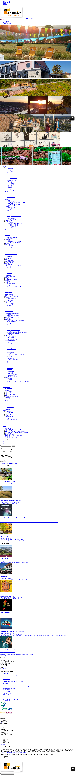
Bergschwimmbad (8, 388)
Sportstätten (7, 402)
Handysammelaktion (13, 226)
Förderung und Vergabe (12, 180)
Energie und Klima (8, 221)
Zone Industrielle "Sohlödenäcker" (11, 437)
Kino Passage (7, 395)
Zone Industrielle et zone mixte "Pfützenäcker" (13, 436)
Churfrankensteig (8, 391)
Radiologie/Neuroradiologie (13, 359)
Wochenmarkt (7, 280)
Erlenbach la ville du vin (9, 427)
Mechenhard (10, 256)
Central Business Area (9, 416)
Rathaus (6, 167)
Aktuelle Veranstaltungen (12, 367)
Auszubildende (12, 184)
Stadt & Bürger (5, 166)
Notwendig (6, 756)
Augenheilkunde (11, 343)
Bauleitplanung (8, 194)
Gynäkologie (10, 348)
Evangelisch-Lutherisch (12, 336)
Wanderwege (7, 409)
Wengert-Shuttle (8, 310)
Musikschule (7, 365)
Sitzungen (9, 251)
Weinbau (6, 302)
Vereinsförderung (11, 407)
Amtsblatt (7, 193)
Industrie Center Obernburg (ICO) (11, 276)
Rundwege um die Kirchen (13, 339)
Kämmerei (12, 174)
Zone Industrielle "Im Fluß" (10, 434)
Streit (8, 257)
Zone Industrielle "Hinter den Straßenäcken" (13, 435)
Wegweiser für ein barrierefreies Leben (12, 317)
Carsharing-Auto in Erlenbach (10, 219)
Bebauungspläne (11, 198)
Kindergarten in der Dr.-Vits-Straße (14, 329)
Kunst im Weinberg (11, 304)
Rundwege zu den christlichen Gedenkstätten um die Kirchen (16, 293)
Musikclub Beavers (8, 398)
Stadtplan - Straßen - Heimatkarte (11, 254)
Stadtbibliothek (10, 316)
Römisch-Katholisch (11, 337)
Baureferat (9, 169)
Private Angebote (11, 334)
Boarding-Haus (10, 300)
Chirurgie (9, 345)
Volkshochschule (8, 386)
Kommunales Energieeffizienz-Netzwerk (15, 223)
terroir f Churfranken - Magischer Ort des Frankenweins (15, 431)
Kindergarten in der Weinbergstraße (14, 331)
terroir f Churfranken (9, 295)
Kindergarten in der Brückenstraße (14, 327)
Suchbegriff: (2, 454)
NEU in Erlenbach (11, 210)
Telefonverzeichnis (11, 215)
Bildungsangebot (8, 318)
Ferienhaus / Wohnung (12, 298)
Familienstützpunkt (8, 319)
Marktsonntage (8, 277)
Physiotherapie (10, 357)
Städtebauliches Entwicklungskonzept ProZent (16, 241)
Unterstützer (10, 267)
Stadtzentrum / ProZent (9, 278)
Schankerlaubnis (11, 408)
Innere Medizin (10, 350)
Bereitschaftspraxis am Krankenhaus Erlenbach (16, 344)
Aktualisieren (3, 461)
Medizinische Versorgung (10, 340)
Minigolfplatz (7, 397)
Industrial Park (8, 418)
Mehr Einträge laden (4, 655)
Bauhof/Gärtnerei (13, 171)
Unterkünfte (7, 297)
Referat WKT (10, 185)
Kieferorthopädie (11, 352)
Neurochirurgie (10, 355)
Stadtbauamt (12, 170)
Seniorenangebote (8, 370)
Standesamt (10, 187)
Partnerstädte (7, 235)
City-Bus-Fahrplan (8, 220)
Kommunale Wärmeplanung (13, 227)
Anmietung (10, 285)
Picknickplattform (8, 292)
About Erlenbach (8, 414)
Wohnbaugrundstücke (9, 262)
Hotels (9, 299)
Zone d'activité (8, 433)
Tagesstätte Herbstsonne (12, 375)
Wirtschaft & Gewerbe (7, 263)
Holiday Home (10, 412)
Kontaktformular (6, 21)
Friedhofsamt (10, 179)
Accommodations (8, 411)
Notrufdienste (10, 209)
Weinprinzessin (12, 307)
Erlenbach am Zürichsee (12, 236)
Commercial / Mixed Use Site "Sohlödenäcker (16, 421)
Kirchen (6, 335)
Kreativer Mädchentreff (12, 324)
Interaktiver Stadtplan (9, 230)
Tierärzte (9, 361)
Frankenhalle (7, 284)
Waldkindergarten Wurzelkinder (13, 333)
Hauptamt (11, 182)
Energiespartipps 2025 (14, 225)
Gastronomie (7, 289)
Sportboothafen (8, 401)
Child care (7, 417)
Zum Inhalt (5, 3)
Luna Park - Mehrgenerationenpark (11, 396)
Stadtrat (6, 250)
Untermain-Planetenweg (9, 405)
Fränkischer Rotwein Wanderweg (11, 288)
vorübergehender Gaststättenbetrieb (14, 216)
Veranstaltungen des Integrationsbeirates (17, 202)
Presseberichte (10, 368)
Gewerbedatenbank (8, 268)
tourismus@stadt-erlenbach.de (4, 668)
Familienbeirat (10, 200)
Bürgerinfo (7, 206)
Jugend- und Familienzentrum (13, 315)
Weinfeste (9, 308)
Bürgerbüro (10, 172)
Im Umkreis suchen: (4, 458)
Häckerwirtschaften (11, 303)
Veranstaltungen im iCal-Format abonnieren (8, 463)
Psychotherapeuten (11, 358)
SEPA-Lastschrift (11, 212)
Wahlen (6, 259)
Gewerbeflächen (8, 269)
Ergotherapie (10, 346)
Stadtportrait (7, 244)
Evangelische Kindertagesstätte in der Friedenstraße (17, 332)
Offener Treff (10, 322)
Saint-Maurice (10, 238)
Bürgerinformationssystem (10, 253)
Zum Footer (5, 5)
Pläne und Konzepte (9, 239)
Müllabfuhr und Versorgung (10, 232)
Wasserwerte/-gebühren (9, 261)
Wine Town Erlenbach (9, 425)
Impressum (5, 22)
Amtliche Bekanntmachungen (10, 192)
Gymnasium (10, 380)
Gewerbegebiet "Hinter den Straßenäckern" (16, 270)
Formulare (7, 228)
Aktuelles (7, 191)
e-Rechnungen (12, 177)
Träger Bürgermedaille (12, 249)
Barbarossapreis (10, 245)
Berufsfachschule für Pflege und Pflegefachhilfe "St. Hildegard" (19, 381)
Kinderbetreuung (8, 326)
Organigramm (10, 189)
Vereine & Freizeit (6, 387)
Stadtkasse (12, 175)
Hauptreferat (10, 181)
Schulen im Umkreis (11, 382)
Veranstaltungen (8, 301)
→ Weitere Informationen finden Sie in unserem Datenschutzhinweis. (13, 752)
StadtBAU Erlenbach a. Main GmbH (12, 279)
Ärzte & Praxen (10, 341)
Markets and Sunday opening (10, 422)
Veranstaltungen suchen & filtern (7, 451)
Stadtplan (9, 213)
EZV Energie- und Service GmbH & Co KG (13, 265)
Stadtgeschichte (10, 248)
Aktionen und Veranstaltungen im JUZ (15, 325)
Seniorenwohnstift (11, 373)
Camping (7, 282)
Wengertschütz (12, 306)
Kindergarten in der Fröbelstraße (14, 330)
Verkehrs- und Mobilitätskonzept (14, 242)
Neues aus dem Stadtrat (9, 234)
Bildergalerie (10, 369)
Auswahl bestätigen (4, 773)
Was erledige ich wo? (11, 217)
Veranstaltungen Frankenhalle (13, 287)
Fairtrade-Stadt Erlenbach (10, 266)
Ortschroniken (10, 247)
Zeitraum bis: (2, 457)
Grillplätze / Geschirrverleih (10, 394)
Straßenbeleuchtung (8, 258)
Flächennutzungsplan (11, 197)
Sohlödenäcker (10, 274)
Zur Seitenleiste (6, 4)
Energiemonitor (10, 222)
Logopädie (9, 353)
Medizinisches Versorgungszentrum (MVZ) (16, 354)
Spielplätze (7, 400)
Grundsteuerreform (13, 178)
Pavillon (6, 291)
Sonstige (9, 338)
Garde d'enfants (8, 428)
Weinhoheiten (10, 305)
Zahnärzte (9, 363)
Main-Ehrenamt (10, 372)
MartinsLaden (7, 364)
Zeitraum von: (3, 456)
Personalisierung (7, 760)
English (4, 410)
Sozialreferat (10, 186)
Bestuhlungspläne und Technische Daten (15, 286)
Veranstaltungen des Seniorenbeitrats (16, 204)
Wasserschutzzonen (11, 218)
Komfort (5, 758)
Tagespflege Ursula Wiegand (13, 376)
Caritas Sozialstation (11, 371)
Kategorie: (2, 455)
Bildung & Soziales (6, 312)
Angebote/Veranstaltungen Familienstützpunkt (16, 320)
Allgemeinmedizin (11, 342)
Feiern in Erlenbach (8, 392)
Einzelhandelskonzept (9, 264)
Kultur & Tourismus (6, 281)
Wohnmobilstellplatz (9, 311)
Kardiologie (10, 351)
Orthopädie (10, 356)
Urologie (9, 362)
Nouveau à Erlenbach (9, 430)
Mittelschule (10, 379)
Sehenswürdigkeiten (9, 294)
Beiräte (6, 199)
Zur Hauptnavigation (7, 1)
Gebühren (7, 229)
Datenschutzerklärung (7, 23)
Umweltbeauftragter (11, 205)
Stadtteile (7, 255)
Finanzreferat (10, 173)
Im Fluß (9, 272)
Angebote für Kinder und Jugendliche (12, 313)
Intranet (9, 188)
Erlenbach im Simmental (12, 237)
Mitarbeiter (12, 323)
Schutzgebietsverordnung (12, 211)
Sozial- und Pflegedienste (12, 374)
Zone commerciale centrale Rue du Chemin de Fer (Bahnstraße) (17, 432)
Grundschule (10, 378)
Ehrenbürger (10, 246)
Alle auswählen (11, 773)
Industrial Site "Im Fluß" (12, 419)
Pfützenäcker (10, 273)
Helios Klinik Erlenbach (12, 349)
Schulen (6, 377)
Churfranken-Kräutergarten (10, 283)
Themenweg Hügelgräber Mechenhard (12, 296)
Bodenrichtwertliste (11, 208)
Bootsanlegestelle (8, 389)
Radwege (7, 399)
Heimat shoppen (8, 275)
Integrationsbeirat (11, 201)
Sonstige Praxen (10, 360)
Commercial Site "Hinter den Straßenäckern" (16, 420)
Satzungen (7, 243)
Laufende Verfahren (11, 196)
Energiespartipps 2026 (14, 224)
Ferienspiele (10, 314)
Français (4, 426)
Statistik (5, 757)
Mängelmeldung (8, 231)
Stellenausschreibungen (12, 190)
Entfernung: (2, 460)
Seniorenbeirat (10, 203)
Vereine (6, 406)
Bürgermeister (10, 168)
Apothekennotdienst (11, 207)
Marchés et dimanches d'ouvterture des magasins (14, 429)
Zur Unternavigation (6, 2)
